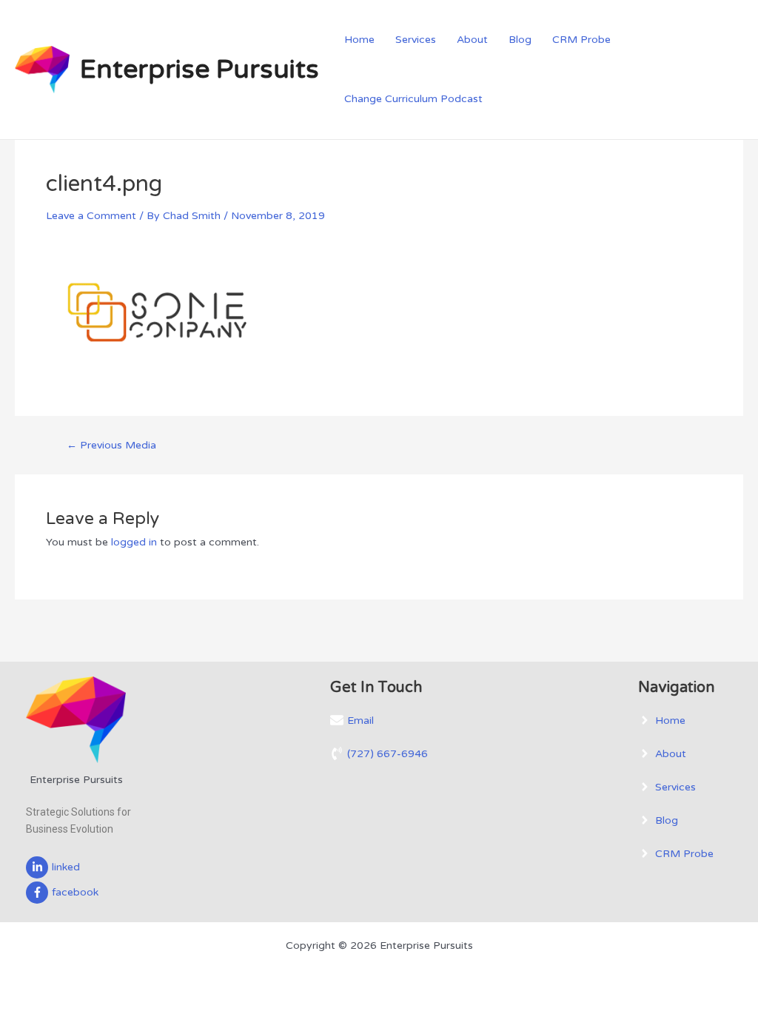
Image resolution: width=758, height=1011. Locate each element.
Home (359, 39)
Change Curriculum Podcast (413, 99)
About (472, 39)
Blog (520, 39)
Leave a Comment (91, 215)
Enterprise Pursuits (199, 69)
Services (415, 39)
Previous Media (111, 445)
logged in (134, 542)
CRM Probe (581, 39)
